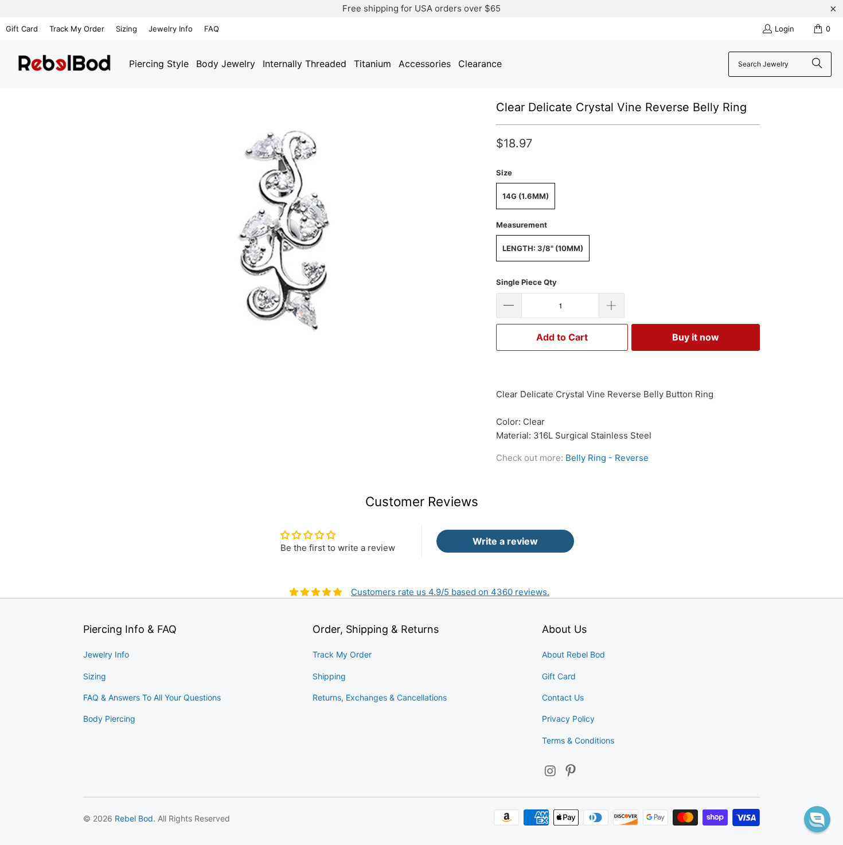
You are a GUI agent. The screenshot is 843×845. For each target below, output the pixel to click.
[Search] (817, 64)
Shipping (329, 676)
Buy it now (695, 337)
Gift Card (22, 28)
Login (784, 28)
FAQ (211, 28)
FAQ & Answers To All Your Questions (152, 697)
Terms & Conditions (578, 740)
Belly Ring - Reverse (607, 457)
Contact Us (563, 697)
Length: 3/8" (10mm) (542, 248)
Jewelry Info (171, 28)
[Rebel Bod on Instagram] (550, 771)
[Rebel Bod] (64, 64)
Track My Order (76, 28)
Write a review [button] (505, 541)
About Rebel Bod (573, 654)
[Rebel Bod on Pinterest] (571, 771)
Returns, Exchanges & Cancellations (380, 697)
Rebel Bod (134, 818)
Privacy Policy (568, 718)
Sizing (126, 28)
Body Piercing (109, 718)
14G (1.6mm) (525, 196)
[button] (817, 819)
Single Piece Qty (526, 282)
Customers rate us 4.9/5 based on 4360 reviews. (450, 591)
